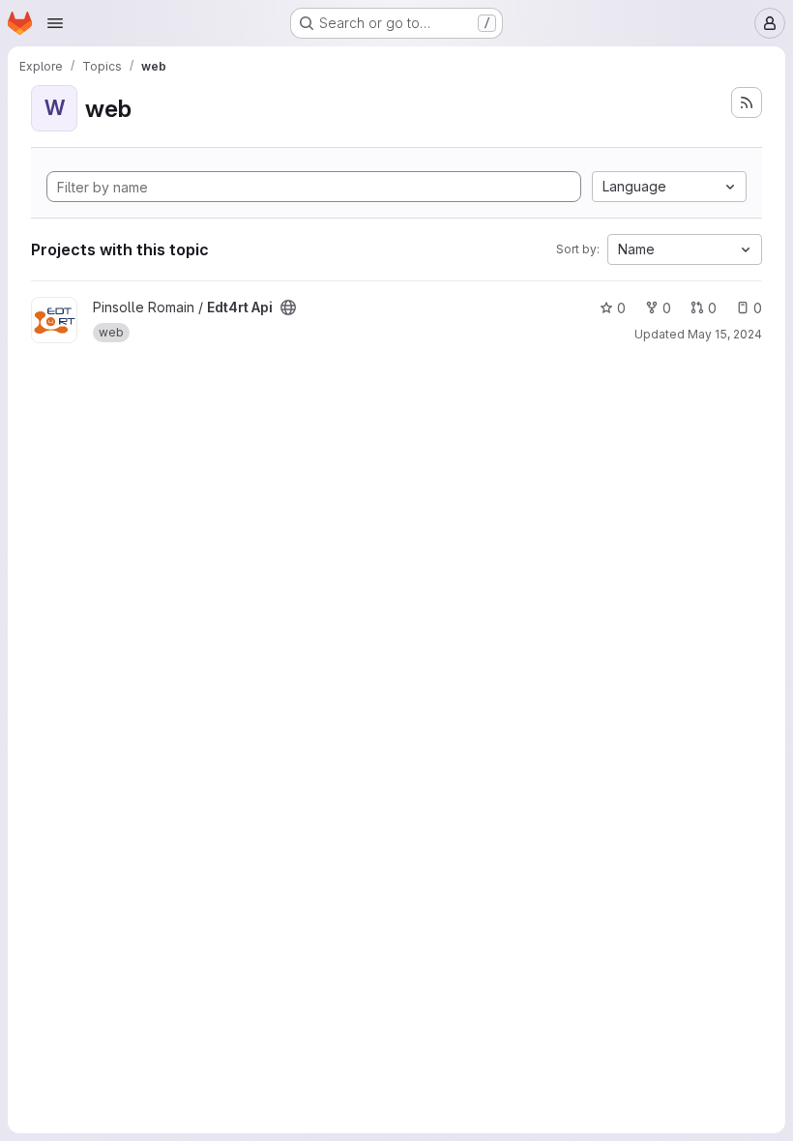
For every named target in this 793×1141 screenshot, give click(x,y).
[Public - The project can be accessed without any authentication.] (288, 307)
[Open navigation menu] (55, 23)
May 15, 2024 (725, 334)
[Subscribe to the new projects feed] (746, 102)
